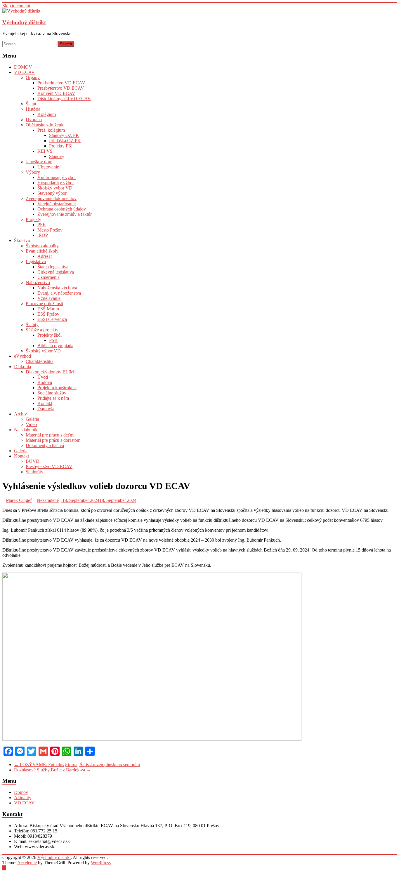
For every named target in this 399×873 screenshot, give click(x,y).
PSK (41, 224)
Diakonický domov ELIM (50, 371)
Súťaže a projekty (42, 329)
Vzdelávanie (48, 298)
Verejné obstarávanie (56, 203)
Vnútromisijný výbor (56, 177)
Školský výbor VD (54, 187)
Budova (44, 382)
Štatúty (32, 324)
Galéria (32, 419)
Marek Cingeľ (19, 500)
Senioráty (34, 471)
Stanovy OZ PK (64, 135)
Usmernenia (48, 277)
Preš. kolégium (51, 130)
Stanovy (56, 156)
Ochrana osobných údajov (61, 208)
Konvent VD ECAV (56, 93)
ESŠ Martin (48, 308)
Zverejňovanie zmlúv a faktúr (64, 214)
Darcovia (45, 408)
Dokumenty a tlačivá (45, 445)
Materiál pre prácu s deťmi (50, 434)
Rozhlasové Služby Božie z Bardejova (52, 769)
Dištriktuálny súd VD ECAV (64, 98)
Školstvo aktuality (42, 245)
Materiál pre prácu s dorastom (53, 440)
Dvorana (34, 119)
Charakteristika (39, 361)
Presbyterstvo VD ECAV (60, 88)
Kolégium (46, 114)
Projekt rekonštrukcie (57, 387)
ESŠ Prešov (48, 314)
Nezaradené (48, 500)
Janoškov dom (39, 161)
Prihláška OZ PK (65, 140)
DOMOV (23, 67)
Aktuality (22, 797)
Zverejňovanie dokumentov (51, 198)
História (33, 109)
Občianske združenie (45, 124)
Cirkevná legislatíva (55, 271)
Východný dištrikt (24, 22)
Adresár (44, 256)
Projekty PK (60, 145)
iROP (42, 235)
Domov (21, 792)
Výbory (33, 172)
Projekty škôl (49, 335)
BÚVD (32, 461)
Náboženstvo (38, 282)
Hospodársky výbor (55, 182)
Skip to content (16, 5)
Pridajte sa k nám (53, 398)
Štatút (31, 103)
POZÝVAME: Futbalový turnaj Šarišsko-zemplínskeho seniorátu (77, 764)
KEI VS (45, 151)
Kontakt (44, 403)
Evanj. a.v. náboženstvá (59, 293)
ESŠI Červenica (52, 319)
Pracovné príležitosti (44, 303)
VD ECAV (24, 72)
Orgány (33, 77)
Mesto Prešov (50, 229)
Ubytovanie (48, 166)
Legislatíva (36, 261)
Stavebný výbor (52, 193)
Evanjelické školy (42, 250)
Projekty (33, 219)
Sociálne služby (51, 392)
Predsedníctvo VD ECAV (61, 82)
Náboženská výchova (57, 287)
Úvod (42, 377)
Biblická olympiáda (55, 345)
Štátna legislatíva (52, 266)
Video (31, 424)
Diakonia (22, 366)
